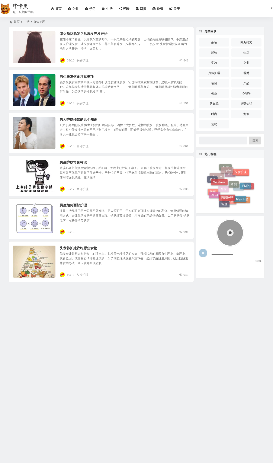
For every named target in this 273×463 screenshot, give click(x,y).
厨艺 (230, 181)
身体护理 (22, 78)
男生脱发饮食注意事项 (77, 76)
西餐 (249, 188)
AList (214, 191)
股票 (213, 194)
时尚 (214, 114)
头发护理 (83, 60)
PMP (245, 181)
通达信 (242, 176)
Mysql (240, 194)
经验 (214, 52)
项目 (214, 83)
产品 (246, 83)
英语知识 (246, 103)
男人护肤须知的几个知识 (78, 119)
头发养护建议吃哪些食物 (78, 248)
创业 (214, 93)
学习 (214, 62)
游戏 (246, 114)
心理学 (246, 93)
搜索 (255, 140)
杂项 (214, 42)
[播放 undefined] (203, 253)
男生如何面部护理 (73, 205)
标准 (224, 202)
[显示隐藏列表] (258, 268)
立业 (246, 62)
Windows (219, 176)
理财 (246, 73)
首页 (17, 21)
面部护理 (83, 146)
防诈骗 (214, 103)
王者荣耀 (242, 200)
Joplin (227, 167)
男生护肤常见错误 (73, 162)
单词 (234, 177)
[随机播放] (228, 268)
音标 (224, 196)
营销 (214, 124)
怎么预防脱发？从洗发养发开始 (83, 33)
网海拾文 (246, 42)
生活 (26, 21)
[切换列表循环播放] (220, 268)
